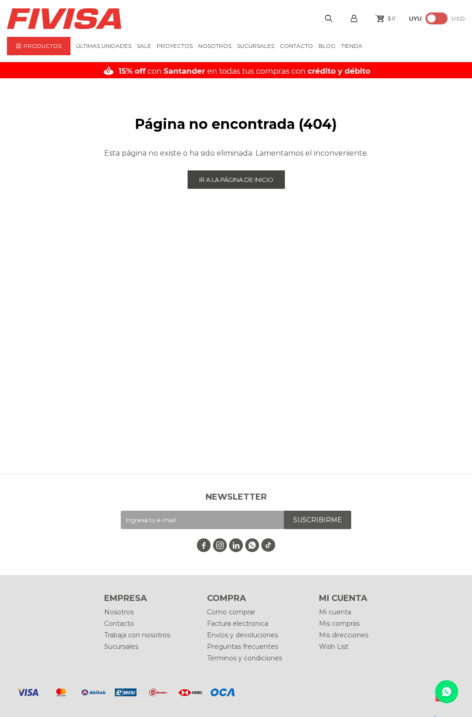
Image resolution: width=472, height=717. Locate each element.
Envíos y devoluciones (242, 635)
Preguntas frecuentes (242, 646)
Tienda (351, 45)
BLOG (327, 45)
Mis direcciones (343, 635)
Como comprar (231, 612)
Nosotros (214, 45)
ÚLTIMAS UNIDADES (103, 45)
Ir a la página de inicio (236, 179)
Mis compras (339, 623)
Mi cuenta (335, 612)
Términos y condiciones (244, 658)
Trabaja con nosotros (137, 635)
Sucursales (255, 45)
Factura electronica (237, 623)
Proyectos (175, 45)
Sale (144, 45)
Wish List (333, 646)
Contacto (296, 45)
